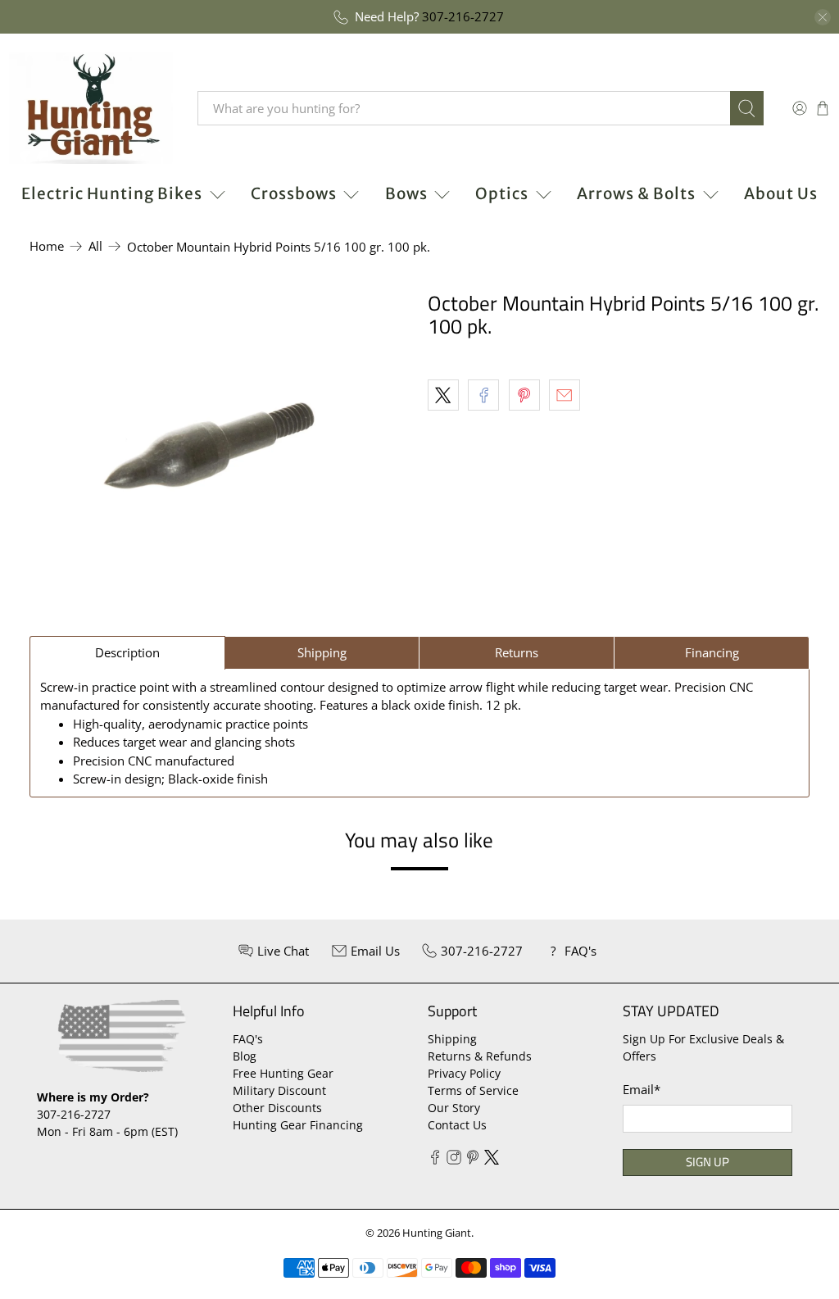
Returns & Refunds (480, 1056)
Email (641, 1089)
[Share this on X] (443, 395)
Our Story (454, 1107)
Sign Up (707, 1161)
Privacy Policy (464, 1073)
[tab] (127, 653)
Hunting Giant (436, 1233)
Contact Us (457, 1125)
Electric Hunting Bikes (111, 193)
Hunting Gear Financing (298, 1125)
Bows (406, 193)
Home (46, 246)
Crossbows (294, 193)
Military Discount (279, 1090)
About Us (781, 193)
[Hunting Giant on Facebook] (435, 1160)
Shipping (452, 1039)
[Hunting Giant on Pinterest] (472, 1160)
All (95, 246)
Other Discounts (277, 1107)
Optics (501, 193)
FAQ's (248, 1039)
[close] (822, 17)
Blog (244, 1056)
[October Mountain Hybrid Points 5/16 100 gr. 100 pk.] (209, 447)
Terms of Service (473, 1090)
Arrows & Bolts (636, 193)
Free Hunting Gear (283, 1073)
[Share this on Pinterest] (524, 395)
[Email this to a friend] (564, 395)
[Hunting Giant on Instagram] (454, 1160)
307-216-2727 (463, 16)
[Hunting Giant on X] (491, 1160)
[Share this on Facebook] (483, 395)
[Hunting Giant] (91, 108)
